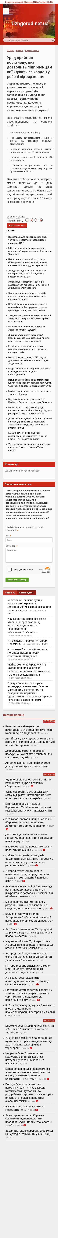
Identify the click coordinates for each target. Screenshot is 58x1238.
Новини (19, 50)
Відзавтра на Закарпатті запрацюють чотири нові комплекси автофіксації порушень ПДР (27, 240)
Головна (10, 50)
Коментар (11, 546)
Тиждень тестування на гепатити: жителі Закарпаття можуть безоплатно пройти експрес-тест (29, 318)
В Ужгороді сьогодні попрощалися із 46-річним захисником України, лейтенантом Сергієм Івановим (28, 822)
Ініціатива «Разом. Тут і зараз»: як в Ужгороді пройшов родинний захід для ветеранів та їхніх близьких (30, 945)
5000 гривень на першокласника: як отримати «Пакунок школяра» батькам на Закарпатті (30, 251)
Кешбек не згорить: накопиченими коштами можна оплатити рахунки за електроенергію (27, 349)
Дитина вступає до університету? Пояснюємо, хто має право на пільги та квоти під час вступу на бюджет (29, 338)
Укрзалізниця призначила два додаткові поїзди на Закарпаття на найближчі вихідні (29, 447)
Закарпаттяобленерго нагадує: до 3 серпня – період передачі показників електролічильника (27, 296)
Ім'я (8, 535)
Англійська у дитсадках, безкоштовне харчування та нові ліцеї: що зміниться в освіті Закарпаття (30, 742)
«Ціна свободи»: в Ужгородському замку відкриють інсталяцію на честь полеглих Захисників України (28, 795)
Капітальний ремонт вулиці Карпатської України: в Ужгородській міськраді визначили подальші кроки (28, 807)
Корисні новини (32, 50)
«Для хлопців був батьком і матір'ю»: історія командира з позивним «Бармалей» (28, 783)
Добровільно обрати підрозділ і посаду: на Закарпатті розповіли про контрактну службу (28, 754)
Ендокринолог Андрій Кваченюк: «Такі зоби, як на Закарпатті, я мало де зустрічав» (29, 1029)
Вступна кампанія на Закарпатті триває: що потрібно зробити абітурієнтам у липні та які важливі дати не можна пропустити (30, 383)
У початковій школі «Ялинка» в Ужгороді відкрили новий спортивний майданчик (27, 653)
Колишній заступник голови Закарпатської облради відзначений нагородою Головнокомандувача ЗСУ (29, 917)
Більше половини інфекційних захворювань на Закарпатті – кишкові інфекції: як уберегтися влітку (28, 436)
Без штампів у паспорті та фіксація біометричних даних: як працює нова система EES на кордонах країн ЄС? (27, 262)
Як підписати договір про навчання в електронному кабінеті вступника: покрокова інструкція (27, 273)
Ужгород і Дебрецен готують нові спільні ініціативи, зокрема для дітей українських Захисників (28, 957)
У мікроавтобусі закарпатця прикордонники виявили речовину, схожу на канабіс (27, 981)
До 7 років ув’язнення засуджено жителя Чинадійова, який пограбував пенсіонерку (29, 838)
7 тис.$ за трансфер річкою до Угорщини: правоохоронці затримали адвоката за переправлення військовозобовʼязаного (27, 625)
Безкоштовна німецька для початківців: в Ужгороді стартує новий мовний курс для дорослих (29, 730)
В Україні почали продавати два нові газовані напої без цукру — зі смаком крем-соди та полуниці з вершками (27, 307)
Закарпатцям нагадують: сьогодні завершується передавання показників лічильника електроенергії (28, 285)
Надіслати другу (17, 225)
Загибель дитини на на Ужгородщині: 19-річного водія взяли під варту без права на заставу (28, 932)
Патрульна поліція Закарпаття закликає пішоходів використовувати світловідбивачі (29, 371)
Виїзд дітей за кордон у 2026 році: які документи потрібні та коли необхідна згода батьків (28, 360)
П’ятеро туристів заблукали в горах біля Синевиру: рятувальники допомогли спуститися (27, 969)
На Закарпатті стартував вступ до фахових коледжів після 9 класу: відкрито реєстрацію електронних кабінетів (30, 410)
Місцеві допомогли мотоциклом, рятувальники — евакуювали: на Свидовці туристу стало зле (26, 905)
